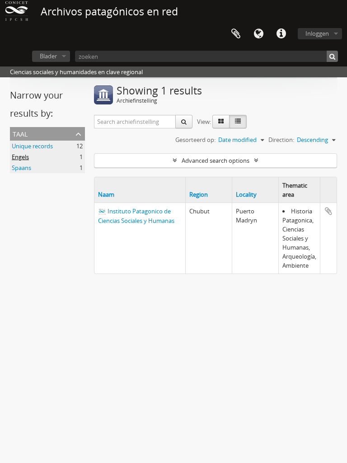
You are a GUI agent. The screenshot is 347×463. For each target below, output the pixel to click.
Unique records (32, 146)
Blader (48, 56)
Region (198, 194)
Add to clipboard (328, 211)
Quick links (281, 34)
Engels (20, 157)
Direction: (281, 140)
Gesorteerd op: (195, 140)
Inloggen (317, 33)
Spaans (21, 168)
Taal (258, 34)
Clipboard (236, 34)
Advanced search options (215, 160)
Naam (106, 194)
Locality (246, 194)
